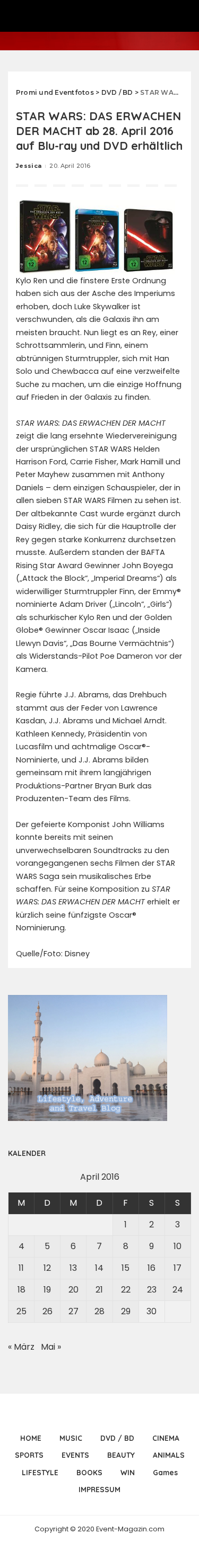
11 (21, 1268)
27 (73, 1311)
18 (21, 1290)
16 (151, 1268)
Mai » (51, 1347)
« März (21, 1347)
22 (126, 1290)
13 (73, 1268)
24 (177, 1290)
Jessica (28, 165)
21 (99, 1290)
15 (125, 1268)
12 (47, 1268)
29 (126, 1311)
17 (177, 1268)
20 (73, 1290)
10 (177, 1246)
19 (47, 1290)
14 (99, 1268)
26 (47, 1311)
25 (21, 1311)
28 (99, 1311)
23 (152, 1290)
